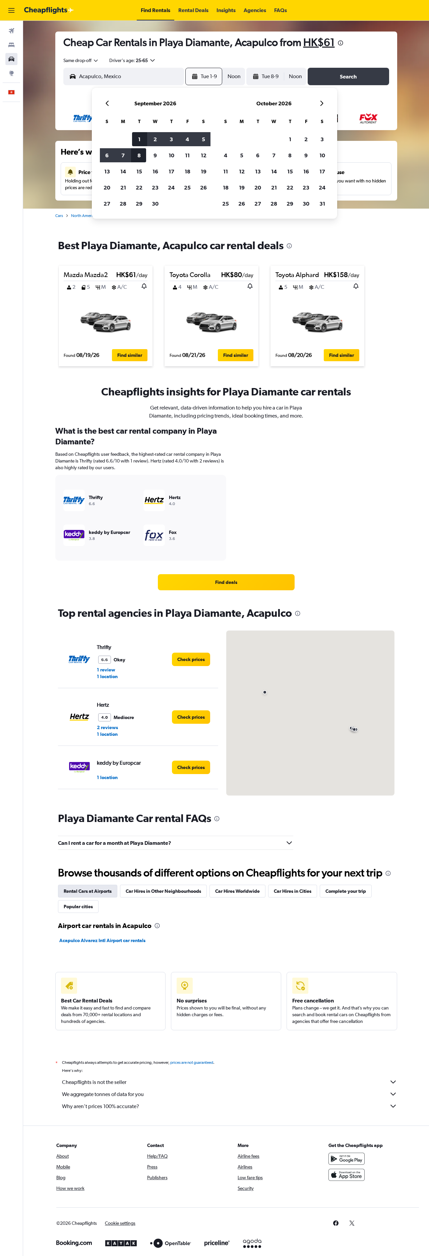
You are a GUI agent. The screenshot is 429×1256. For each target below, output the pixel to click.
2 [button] (155, 139)
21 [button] (123, 187)
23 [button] (155, 187)
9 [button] (155, 155)
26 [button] (203, 187)
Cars (59, 215)
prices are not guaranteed (191, 1062)
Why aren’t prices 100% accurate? (100, 1106)
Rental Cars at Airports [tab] (88, 891)
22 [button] (139, 187)
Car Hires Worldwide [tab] (237, 891)
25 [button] (187, 187)
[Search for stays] (11, 45)
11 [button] (187, 155)
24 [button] (171, 187)
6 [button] (107, 155)
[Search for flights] (11, 31)
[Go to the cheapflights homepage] (49, 10)
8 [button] (139, 155)
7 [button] (123, 155)
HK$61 (319, 42)
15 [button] (139, 171)
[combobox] (81, 60)
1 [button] (139, 139)
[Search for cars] (11, 59)
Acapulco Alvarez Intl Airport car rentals (102, 940)
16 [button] (155, 171)
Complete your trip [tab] (345, 891)
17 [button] (171, 171)
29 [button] (139, 204)
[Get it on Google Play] (346, 1159)
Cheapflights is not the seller (94, 1082)
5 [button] (203, 139)
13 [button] (107, 171)
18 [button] (187, 171)
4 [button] (187, 139)
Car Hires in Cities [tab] (292, 891)
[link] (226, 582)
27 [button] (107, 204)
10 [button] (171, 155)
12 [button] (203, 155)
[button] (11, 10)
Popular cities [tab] (78, 906)
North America (84, 215)
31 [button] (322, 204)
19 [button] (203, 171)
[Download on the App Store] (346, 1175)
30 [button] (155, 204)
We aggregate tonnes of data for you (103, 1094)
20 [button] (107, 187)
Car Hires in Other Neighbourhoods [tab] (163, 891)
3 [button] (171, 139)
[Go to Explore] (11, 73)
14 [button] (123, 171)
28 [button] (123, 204)
